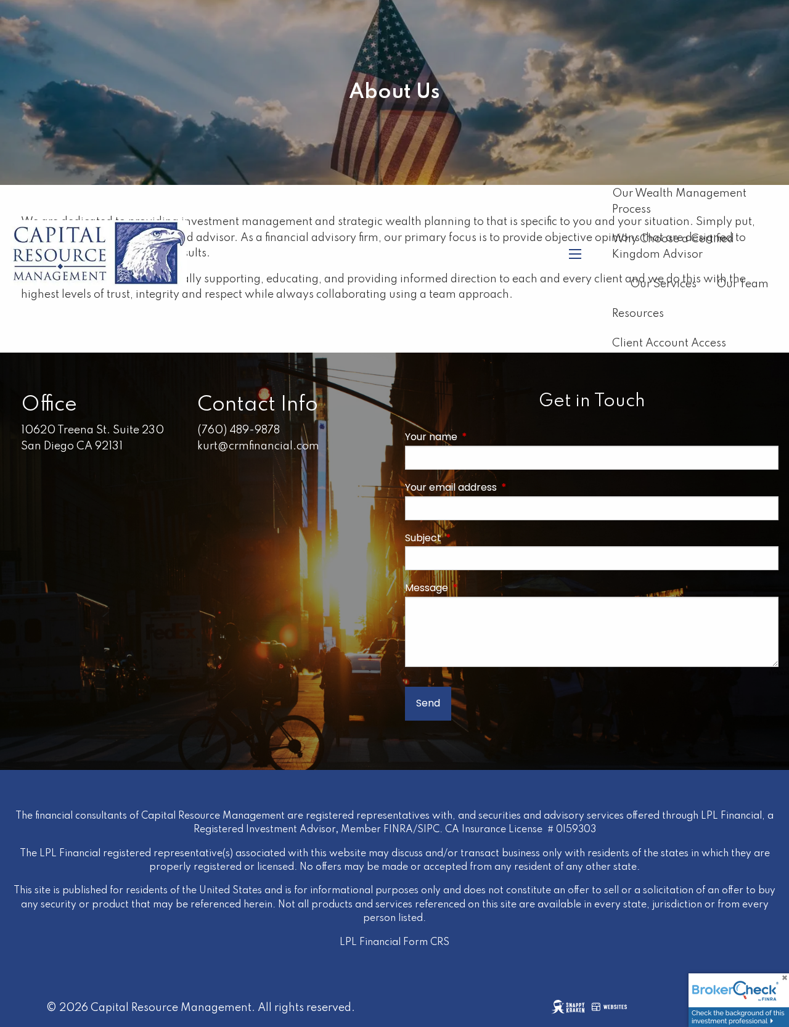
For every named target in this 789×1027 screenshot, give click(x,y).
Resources (638, 313)
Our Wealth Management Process (679, 201)
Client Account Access (669, 343)
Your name (485, 437)
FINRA (398, 830)
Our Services (663, 284)
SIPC (428, 830)
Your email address (505, 487)
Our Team (742, 284)
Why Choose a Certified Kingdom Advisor (673, 247)
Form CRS (426, 942)
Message (481, 588)
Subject (477, 538)
